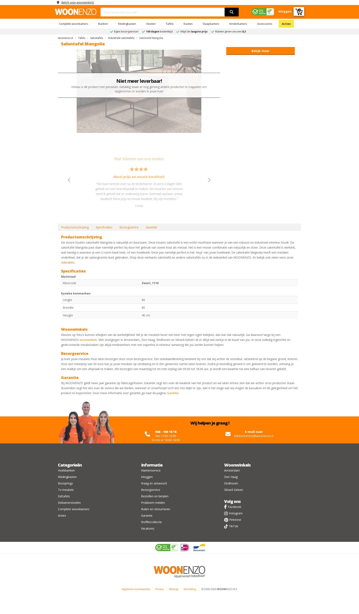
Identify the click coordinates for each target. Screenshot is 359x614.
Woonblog (190, 589)
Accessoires (264, 24)
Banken (103, 24)
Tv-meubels (66, 490)
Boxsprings (65, 483)
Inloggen (147, 477)
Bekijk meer (260, 51)
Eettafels (64, 496)
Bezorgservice (129, 227)
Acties (286, 24)
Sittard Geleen (233, 490)
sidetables (68, 262)
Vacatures (147, 528)
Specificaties (104, 227)
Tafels (170, 24)
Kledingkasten (127, 24)
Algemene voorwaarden (136, 589)
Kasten (188, 24)
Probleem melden (153, 503)
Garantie (151, 227)
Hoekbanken (66, 470)
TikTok (233, 526)
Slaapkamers (211, 24)
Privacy (159, 589)
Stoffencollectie (151, 522)
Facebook (234, 507)
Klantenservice (151, 470)
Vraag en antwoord (154, 483)
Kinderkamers (238, 24)
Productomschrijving (75, 227)
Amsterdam (232, 470)
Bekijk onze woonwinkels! (77, 2)
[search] (232, 12)
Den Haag (231, 477)
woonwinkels (88, 340)
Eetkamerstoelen (69, 503)
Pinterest (235, 520)
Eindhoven (231, 483)
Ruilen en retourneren (155, 509)
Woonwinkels (237, 465)
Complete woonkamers (73, 24)
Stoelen (151, 24)
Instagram (236, 513)
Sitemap (173, 589)
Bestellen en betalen (154, 496)
